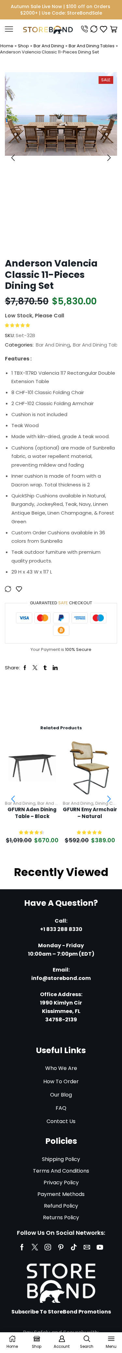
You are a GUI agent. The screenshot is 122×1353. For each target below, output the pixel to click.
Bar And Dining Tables (92, 46)
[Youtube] (100, 1247)
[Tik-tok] (74, 1247)
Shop (23, 46)
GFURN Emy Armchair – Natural (90, 813)
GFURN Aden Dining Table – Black (32, 813)
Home (6, 46)
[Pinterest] (61, 1247)
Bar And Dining (49, 46)
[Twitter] (35, 1247)
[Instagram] (48, 1247)
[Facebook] (22, 1247)
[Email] (87, 1247)
